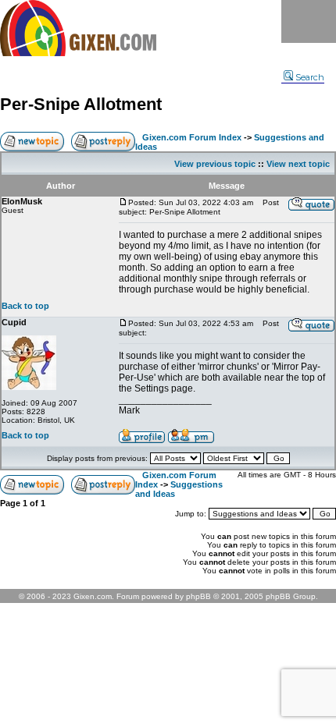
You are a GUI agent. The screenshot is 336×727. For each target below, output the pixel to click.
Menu (308, 21)
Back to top (25, 305)
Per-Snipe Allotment (81, 104)
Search (309, 77)
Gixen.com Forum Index (191, 137)
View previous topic (215, 163)
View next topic (298, 163)
